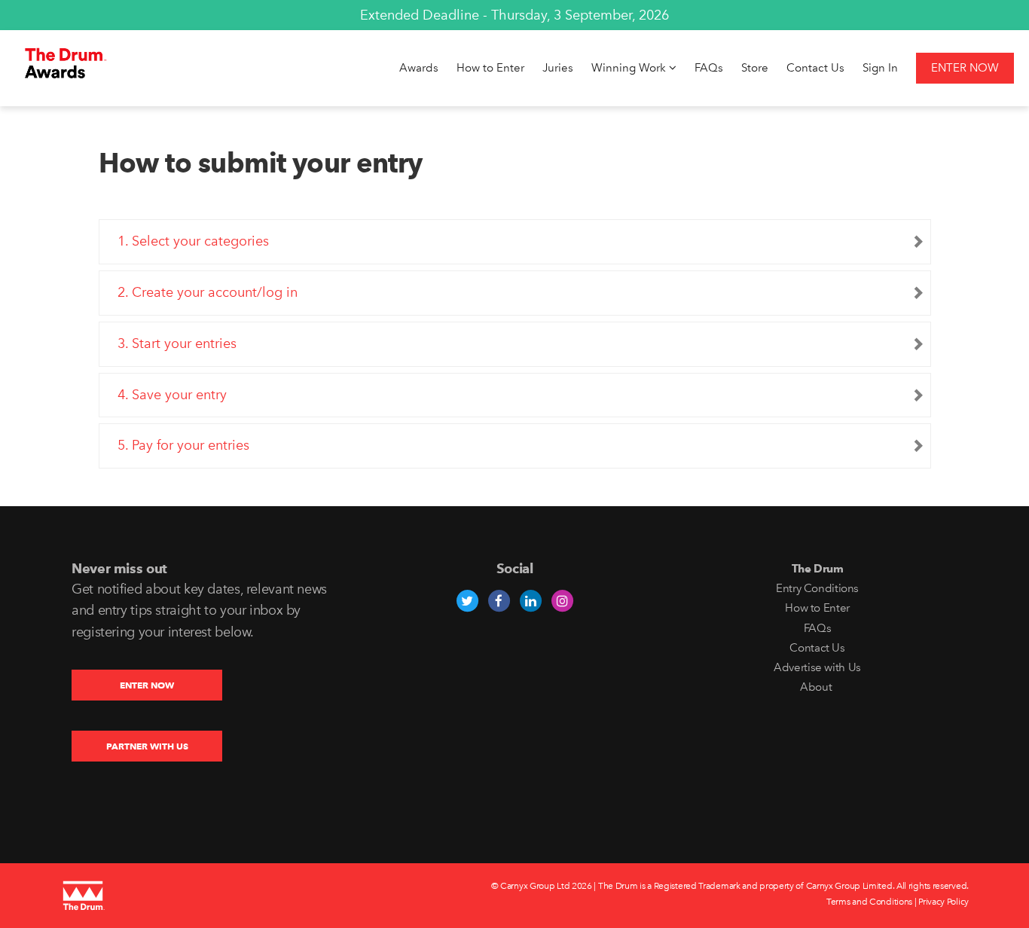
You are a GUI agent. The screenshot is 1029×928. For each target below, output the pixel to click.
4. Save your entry (172, 394)
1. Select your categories (193, 241)
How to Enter (490, 68)
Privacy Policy (943, 901)
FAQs (709, 68)
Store (754, 68)
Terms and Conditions (869, 901)
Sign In (880, 68)
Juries (557, 68)
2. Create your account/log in (208, 292)
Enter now (965, 68)
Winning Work (630, 68)
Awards (418, 68)
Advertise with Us (817, 667)
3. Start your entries (177, 343)
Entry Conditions (817, 588)
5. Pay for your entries (183, 445)
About (817, 687)
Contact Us (815, 68)
